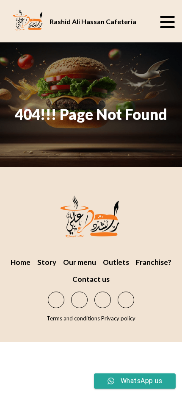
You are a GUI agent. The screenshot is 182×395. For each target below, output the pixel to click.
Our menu (79, 262)
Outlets (116, 262)
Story (46, 262)
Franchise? (153, 262)
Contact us (91, 279)
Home (20, 262)
